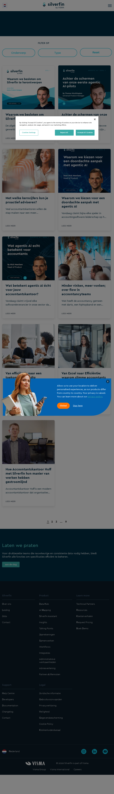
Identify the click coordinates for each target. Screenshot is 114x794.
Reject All (64, 132)
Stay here (78, 405)
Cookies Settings (29, 132)
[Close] (95, 119)
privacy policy (95, 396)
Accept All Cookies (85, 132)
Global (63, 406)
